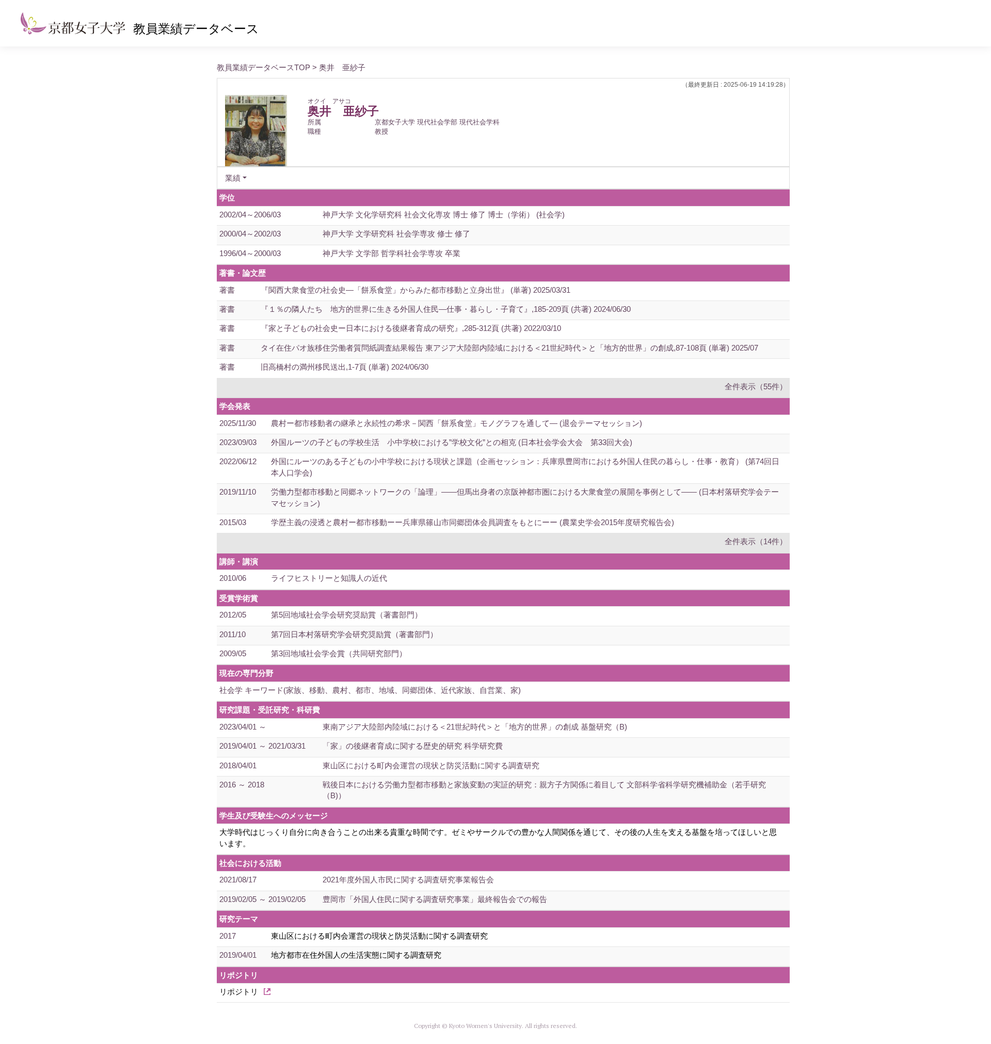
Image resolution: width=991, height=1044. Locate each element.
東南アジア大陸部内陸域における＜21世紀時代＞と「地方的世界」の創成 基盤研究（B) (475, 726)
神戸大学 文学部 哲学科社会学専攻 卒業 (391, 253)
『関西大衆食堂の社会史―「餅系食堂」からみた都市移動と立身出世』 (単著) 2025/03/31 (415, 290)
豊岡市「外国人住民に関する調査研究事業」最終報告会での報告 (435, 899)
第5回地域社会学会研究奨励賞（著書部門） (346, 614)
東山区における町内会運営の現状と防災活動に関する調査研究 (431, 765)
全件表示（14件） (756, 541)
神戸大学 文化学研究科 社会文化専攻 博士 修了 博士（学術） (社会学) (444, 214)
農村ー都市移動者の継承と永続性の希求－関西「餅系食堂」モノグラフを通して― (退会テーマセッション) (456, 423)
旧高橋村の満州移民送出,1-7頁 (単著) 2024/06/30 (344, 366)
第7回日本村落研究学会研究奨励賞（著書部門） (354, 634)
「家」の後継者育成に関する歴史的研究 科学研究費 (413, 745)
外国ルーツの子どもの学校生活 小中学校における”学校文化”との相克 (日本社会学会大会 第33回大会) (451, 442)
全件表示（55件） (756, 386)
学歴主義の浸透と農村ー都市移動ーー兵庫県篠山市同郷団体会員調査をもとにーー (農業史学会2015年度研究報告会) (472, 522)
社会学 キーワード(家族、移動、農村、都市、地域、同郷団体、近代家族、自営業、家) (370, 690)
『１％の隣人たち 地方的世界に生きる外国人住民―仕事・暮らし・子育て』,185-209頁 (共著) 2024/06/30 (446, 309)
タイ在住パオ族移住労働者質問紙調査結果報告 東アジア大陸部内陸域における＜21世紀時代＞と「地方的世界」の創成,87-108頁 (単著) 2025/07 (509, 347)
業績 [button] (233, 177)
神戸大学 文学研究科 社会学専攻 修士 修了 (396, 233)
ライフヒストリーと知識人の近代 (329, 578)
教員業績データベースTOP (263, 67)
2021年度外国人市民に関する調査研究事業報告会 (408, 879)
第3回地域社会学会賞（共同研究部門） (339, 653)
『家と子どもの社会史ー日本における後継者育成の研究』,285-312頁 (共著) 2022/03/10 (411, 328)
